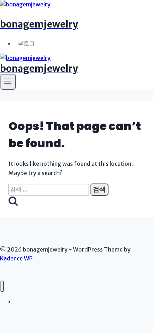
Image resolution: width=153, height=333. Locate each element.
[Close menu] (2, 286)
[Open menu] (8, 82)
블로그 (26, 43)
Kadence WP (16, 258)
